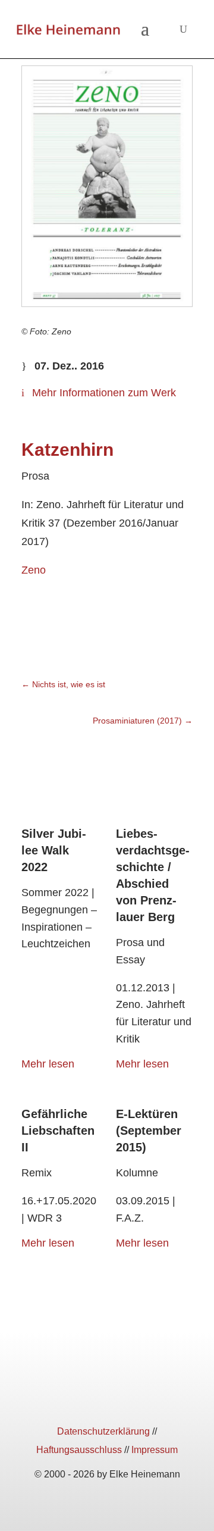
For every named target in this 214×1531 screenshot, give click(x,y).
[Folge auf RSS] (150, 1399)
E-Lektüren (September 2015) (148, 1130)
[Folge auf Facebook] (64, 1399)
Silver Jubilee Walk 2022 (53, 850)
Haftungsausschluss (79, 1450)
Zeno (33, 570)
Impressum (154, 1450)
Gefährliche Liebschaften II (58, 1130)
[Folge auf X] (107, 1399)
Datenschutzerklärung (103, 1431)
